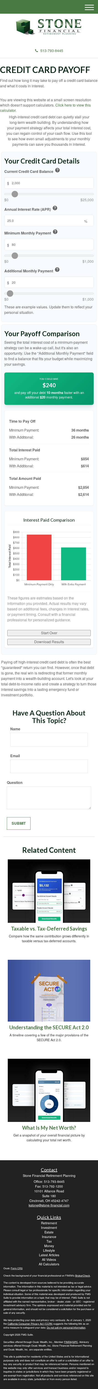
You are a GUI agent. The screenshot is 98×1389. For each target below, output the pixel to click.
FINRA (68, 1342)
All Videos (49, 1259)
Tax (49, 1241)
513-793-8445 (51, 50)
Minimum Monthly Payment (31, 232)
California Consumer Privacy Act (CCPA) (30, 1323)
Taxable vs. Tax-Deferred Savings (49, 929)
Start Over (49, 632)
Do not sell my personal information (66, 1327)
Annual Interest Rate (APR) (31, 208)
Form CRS (17, 1268)
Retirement (49, 1223)
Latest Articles (49, 1255)
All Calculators (49, 1264)
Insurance (49, 1236)
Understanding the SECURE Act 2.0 (49, 1027)
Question (15, 782)
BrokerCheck (82, 1275)
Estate (49, 1232)
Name (15, 728)
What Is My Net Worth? (49, 1128)
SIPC (75, 1342)
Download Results (49, 641)
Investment (49, 1227)
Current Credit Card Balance (32, 170)
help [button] (57, 170)
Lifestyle (49, 1250)
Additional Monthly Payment (32, 270)
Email (15, 755)
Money (49, 1245)
